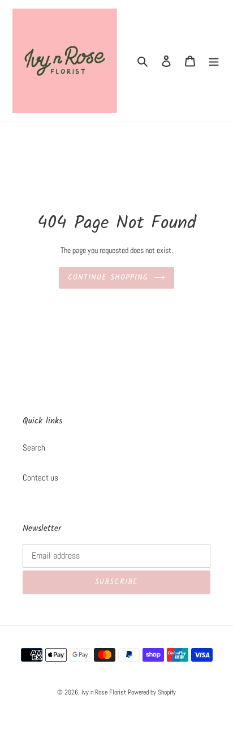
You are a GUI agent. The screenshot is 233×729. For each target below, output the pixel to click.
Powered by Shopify (152, 692)
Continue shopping (108, 278)
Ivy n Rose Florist (103, 692)
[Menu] (214, 61)
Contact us (40, 477)
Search (34, 447)
